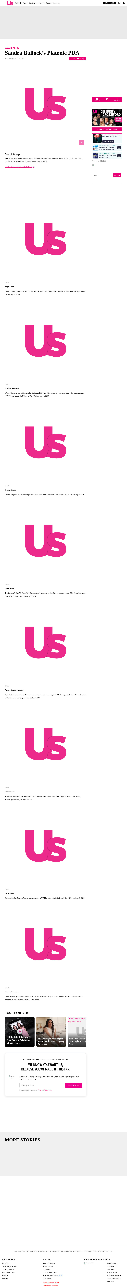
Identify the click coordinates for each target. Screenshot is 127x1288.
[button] (119, 3)
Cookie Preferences (50, 1272)
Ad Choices (47, 1279)
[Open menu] (3, 3)
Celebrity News (21, 3)
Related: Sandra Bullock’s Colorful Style (19, 167)
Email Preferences (8, 1272)
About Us (5, 1263)
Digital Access (112, 1263)
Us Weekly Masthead (9, 1266)
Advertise (110, 1282)
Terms (39, 1090)
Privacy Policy (48, 1090)
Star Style (33, 3)
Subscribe (109, 3)
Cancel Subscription (114, 1279)
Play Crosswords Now (107, 129)
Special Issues (112, 1272)
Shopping (56, 3)
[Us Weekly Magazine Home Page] (10, 3)
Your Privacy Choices (50, 1275)
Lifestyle (41, 3)
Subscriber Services (114, 1275)
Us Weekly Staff (11, 58)
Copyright (46, 1269)
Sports (48, 3)
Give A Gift (111, 1269)
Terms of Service (49, 1263)
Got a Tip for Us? (8, 1269)
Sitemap (5, 1279)
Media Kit (5, 1275)
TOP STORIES (76, 58)
